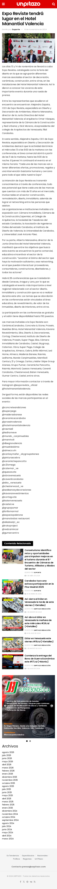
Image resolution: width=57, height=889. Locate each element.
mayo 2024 (7, 832)
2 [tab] (30, 741)
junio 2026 (7, 758)
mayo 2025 (7, 795)
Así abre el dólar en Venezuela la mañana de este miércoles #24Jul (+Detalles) (38, 622)
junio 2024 (7, 829)
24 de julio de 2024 (33, 633)
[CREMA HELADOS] (28, 705)
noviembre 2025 (10, 780)
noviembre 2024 (10, 814)
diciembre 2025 (9, 777)
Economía (8, 551)
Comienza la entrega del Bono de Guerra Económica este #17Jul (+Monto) (40, 658)
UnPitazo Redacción (42, 609)
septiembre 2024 (10, 820)
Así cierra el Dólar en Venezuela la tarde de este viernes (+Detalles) (39, 602)
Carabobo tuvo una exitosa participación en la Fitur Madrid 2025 (39, 584)
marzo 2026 (8, 767)
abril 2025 (6, 798)
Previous (5, 706)
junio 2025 (7, 792)
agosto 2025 (8, 786)
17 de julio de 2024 (33, 669)
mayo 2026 (7, 761)
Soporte (16, 29)
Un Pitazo (39, 859)
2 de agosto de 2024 (34, 612)
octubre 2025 (8, 783)
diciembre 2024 (9, 810)
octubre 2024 (8, 817)
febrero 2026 (8, 770)
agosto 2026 (8, 752)
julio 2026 (6, 755)
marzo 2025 (7, 801)
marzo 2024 (8, 838)
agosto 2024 (8, 823)
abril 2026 (6, 764)
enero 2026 (7, 773)
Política (16, 859)
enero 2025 (7, 807)
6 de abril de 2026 (33, 576)
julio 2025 (6, 789)
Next (51, 706)
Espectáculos (28, 855)
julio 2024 (6, 826)
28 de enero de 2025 (34, 594)
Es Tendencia (13, 855)
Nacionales (42, 855)
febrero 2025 (8, 804)
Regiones (27, 859)
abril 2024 (6, 835)
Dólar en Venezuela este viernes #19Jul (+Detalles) (39, 640)
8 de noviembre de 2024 (35, 29)
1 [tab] (27, 741)
